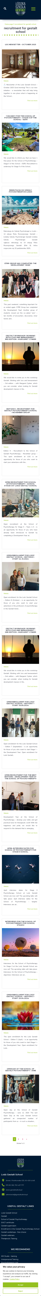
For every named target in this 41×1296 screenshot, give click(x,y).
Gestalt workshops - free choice (13, 1232)
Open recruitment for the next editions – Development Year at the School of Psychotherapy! (21, 777)
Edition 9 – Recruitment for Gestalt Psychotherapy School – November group (20, 411)
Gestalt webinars (7, 1235)
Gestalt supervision (8, 1226)
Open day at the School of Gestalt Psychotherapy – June (20, 1070)
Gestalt (4, 1216)
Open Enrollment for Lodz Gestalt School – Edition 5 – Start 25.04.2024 (20, 996)
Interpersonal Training (9, 1259)
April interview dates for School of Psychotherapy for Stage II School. (20, 850)
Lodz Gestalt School (9, 1213)
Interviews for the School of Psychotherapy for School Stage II (20, 923)
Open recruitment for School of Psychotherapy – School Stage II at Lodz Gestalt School (20, 484)
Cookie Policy (15, 1279)
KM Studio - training (9, 1256)
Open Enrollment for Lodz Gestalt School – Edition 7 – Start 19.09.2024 (20, 704)
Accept (20, 1285)
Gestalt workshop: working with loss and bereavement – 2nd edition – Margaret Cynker (20, 630)
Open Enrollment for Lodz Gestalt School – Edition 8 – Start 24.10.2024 (20, 557)
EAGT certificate (7, 1223)
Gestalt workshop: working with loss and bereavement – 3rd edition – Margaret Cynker (20, 337)
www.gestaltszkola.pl (14, 1190)
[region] (20, 1279)
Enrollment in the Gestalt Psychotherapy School (20, 1229)
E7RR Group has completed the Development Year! (20, 264)
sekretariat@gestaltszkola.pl (17, 1194)
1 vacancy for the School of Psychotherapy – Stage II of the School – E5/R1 (20, 118)
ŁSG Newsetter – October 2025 (20, 44)
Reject (20, 1291)
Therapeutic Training (9, 1239)
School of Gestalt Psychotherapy (14, 1219)
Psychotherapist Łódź (9, 1263)
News (6, 81)
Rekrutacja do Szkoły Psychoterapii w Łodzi (20, 191)
